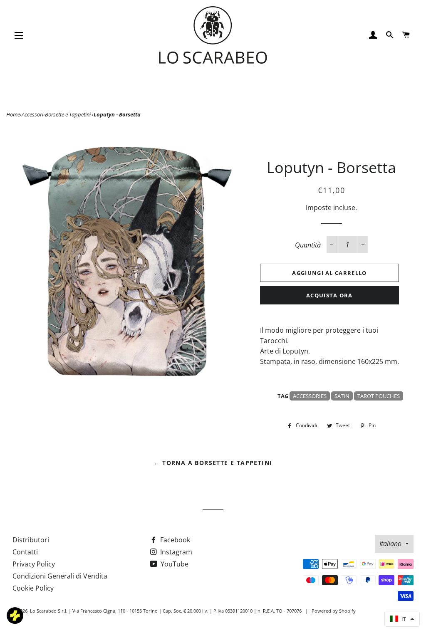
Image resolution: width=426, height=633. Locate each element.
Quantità (308, 245)
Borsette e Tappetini (68, 114)
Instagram (175, 551)
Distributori (30, 539)
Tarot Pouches (378, 396)
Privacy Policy (33, 564)
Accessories (310, 396)
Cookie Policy (33, 588)
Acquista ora (329, 295)
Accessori (32, 114)
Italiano (390, 543)
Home (13, 114)
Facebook (174, 539)
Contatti (25, 551)
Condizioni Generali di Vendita (59, 576)
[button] (402, 618)
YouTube (173, 564)
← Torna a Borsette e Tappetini (213, 463)
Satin (341, 396)
